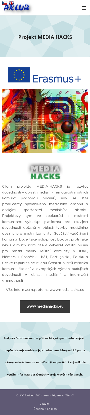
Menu (84, 8)
